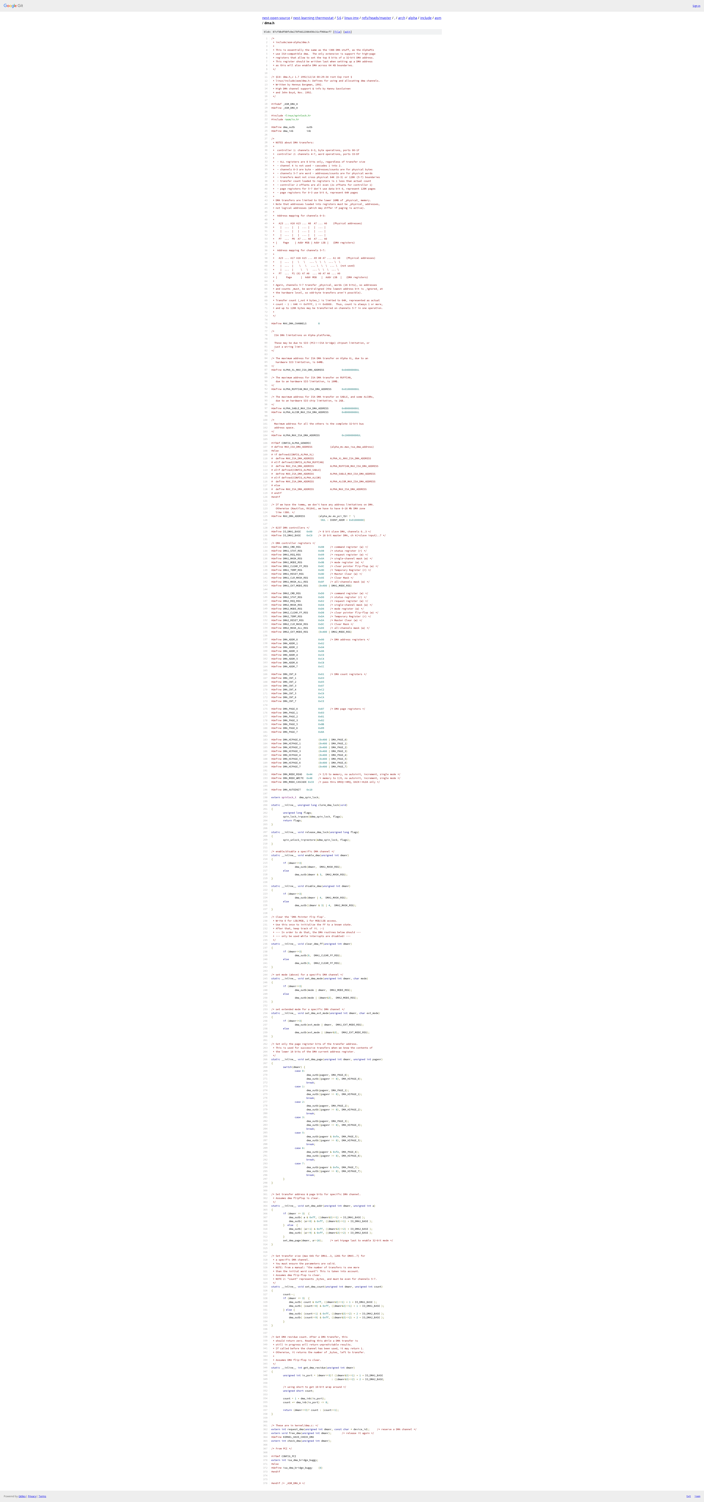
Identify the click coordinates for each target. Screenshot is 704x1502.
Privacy (32, 1496)
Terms (42, 1496)
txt (688, 1496)
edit (348, 31)
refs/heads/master (376, 18)
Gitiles (22, 1496)
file (337, 31)
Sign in (696, 6)
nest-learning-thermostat (313, 18)
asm (438, 18)
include (426, 18)
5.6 (339, 18)
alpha (412, 18)
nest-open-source (276, 18)
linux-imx (351, 18)
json (697, 1496)
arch (401, 18)
